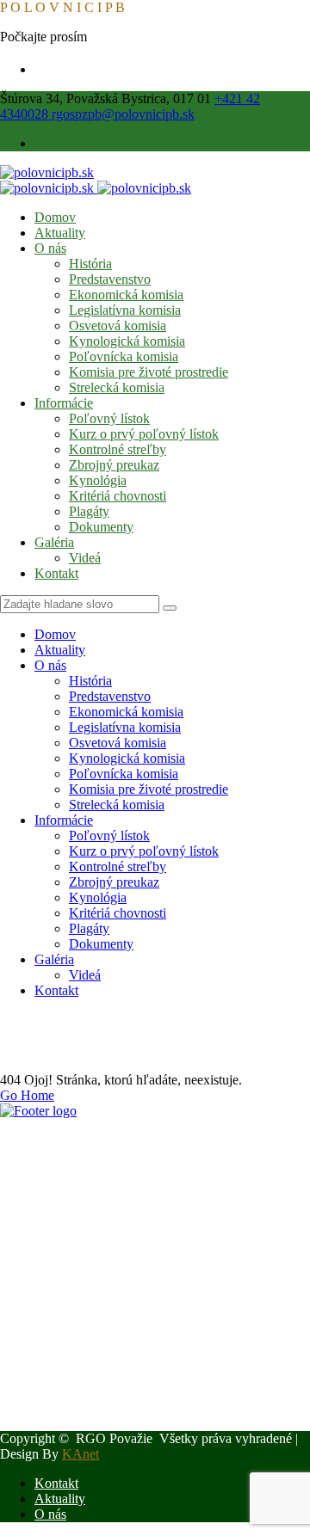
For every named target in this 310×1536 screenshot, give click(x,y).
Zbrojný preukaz (114, 465)
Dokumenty (101, 526)
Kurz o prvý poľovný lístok (144, 434)
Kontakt (56, 573)
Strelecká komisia (116, 387)
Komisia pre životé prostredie (148, 372)
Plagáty (89, 511)
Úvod (49, 1035)
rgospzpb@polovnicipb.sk (123, 114)
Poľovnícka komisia (123, 356)
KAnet (80, 1454)
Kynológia (98, 480)
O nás (50, 248)
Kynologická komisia (127, 341)
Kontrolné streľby (117, 449)
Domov (55, 217)
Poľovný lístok (109, 418)
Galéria (54, 542)
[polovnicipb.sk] (47, 172)
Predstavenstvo (110, 279)
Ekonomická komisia (126, 294)
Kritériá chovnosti (117, 495)
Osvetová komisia (117, 325)
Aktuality (59, 232)
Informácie (63, 403)
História (90, 263)
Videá (85, 557)
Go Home (27, 1095)
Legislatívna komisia (125, 310)
